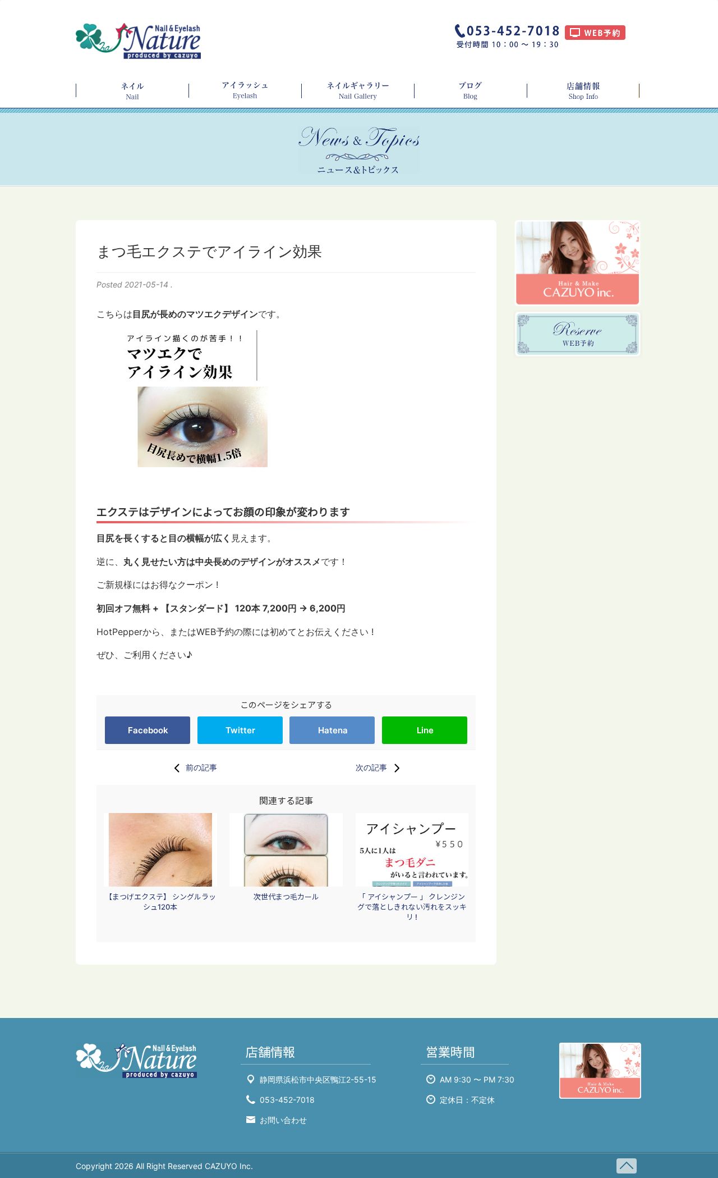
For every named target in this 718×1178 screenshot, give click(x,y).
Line (425, 730)
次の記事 (371, 767)
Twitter (240, 730)
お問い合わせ (283, 1120)
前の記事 (201, 767)
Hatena (333, 730)
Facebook (148, 730)
